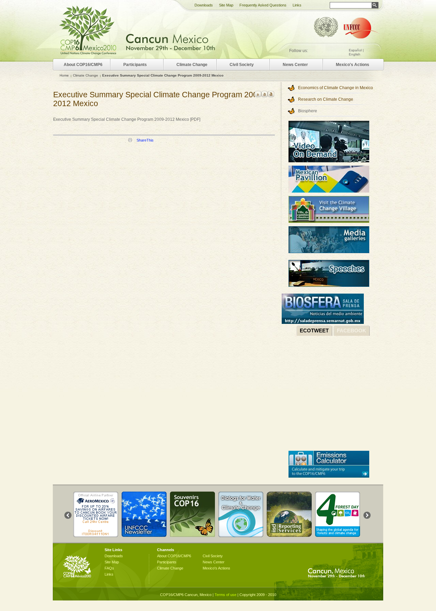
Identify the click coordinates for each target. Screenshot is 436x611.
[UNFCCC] (362, 29)
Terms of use (225, 595)
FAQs (109, 568)
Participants (135, 64)
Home (64, 75)
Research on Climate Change (325, 99)
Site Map (226, 5)
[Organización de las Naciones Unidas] (326, 28)
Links (297, 5)
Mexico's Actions (352, 64)
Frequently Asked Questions (262, 5)
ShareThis (145, 140)
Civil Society (242, 64)
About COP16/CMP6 (83, 64)
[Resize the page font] (258, 94)
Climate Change (85, 75)
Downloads (203, 5)
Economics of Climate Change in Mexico (335, 87)
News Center (295, 64)
